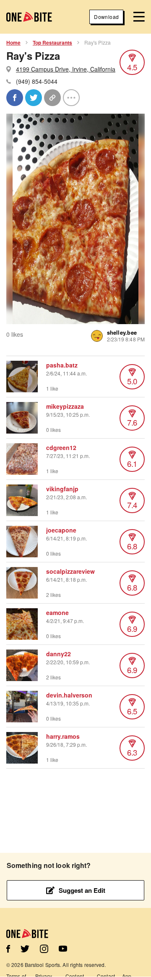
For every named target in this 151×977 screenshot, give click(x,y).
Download (106, 16)
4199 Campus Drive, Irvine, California (65, 69)
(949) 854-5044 (36, 81)
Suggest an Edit (82, 890)
